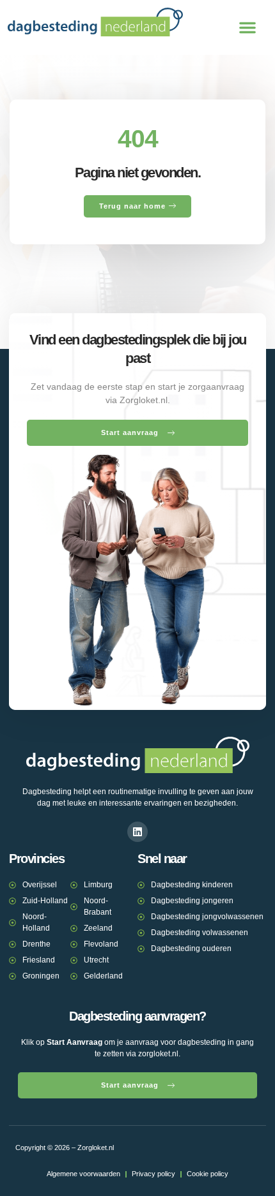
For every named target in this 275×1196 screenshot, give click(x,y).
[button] (247, 27)
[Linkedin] (137, 832)
